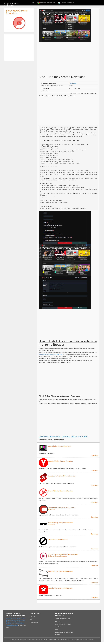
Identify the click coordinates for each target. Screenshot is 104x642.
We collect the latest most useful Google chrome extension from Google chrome (15, 620)
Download (94, 455)
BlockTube (72, 83)
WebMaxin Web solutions (86, 639)
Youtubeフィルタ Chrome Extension (60, 571)
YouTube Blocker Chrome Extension (60, 588)
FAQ (56, 629)
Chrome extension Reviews (63, 624)
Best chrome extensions (62, 619)
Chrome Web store (67, 3)
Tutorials (57, 621)
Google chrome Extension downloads (31, 639)
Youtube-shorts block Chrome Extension (62, 476)
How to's (58, 627)
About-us (32, 617)
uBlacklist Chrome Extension (58, 539)
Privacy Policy (34, 622)
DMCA (31, 619)
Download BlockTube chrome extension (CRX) (63, 436)
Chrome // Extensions (47, 3)
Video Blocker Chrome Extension (59, 446)
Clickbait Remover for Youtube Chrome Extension (61, 508)
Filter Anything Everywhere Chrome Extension (60, 523)
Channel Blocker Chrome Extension (60, 491)
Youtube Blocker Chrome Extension (60, 461)
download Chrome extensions (14, 624)
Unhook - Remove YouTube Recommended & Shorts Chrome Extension (63, 555)
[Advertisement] (19, 47)
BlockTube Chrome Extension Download (50, 354)
